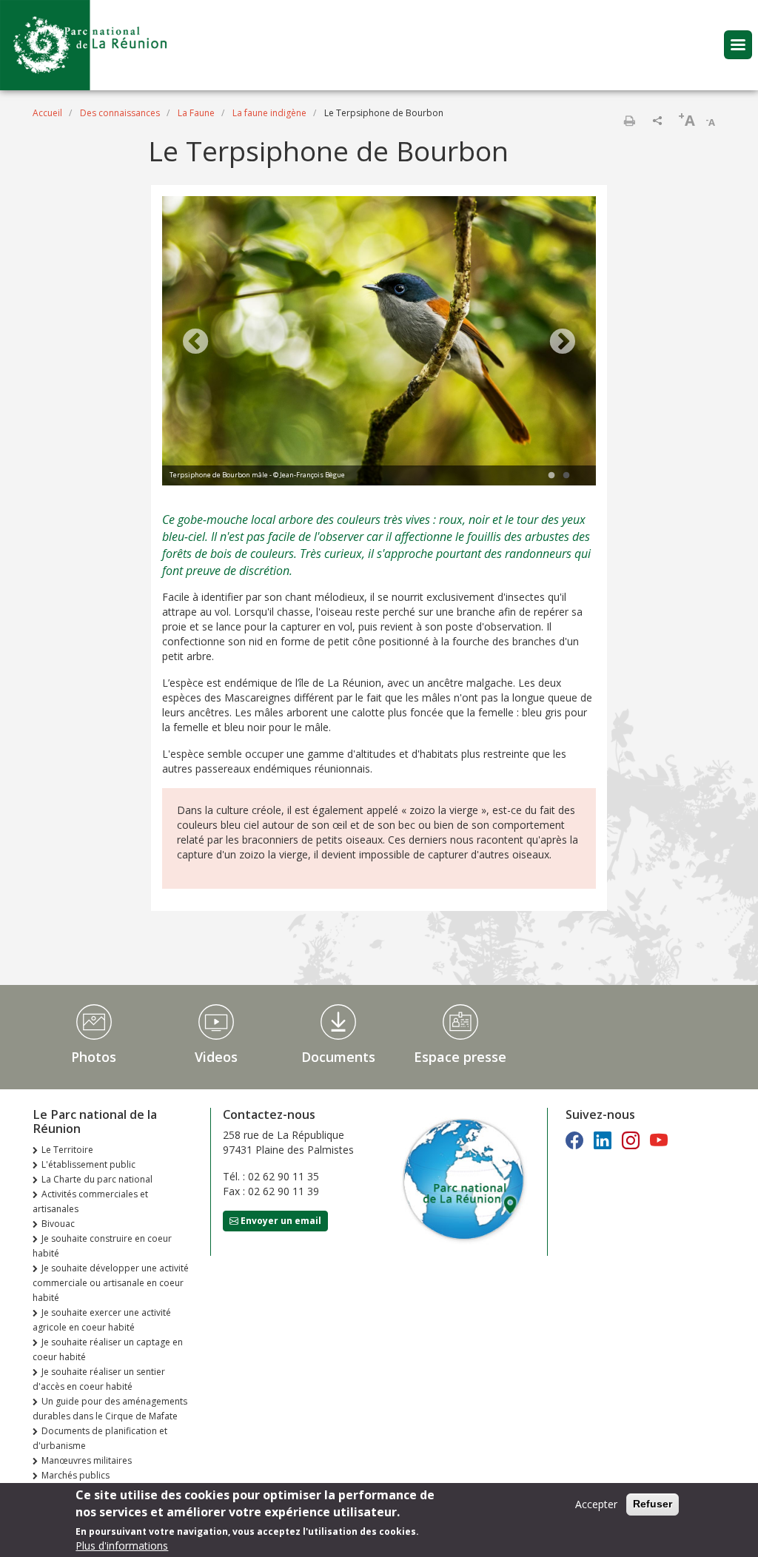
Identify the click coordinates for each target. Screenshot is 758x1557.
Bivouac (58, 1223)
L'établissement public (88, 1164)
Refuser (652, 1504)
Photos (93, 1057)
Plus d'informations (122, 1545)
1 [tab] (551, 475)
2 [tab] (566, 475)
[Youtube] (659, 1140)
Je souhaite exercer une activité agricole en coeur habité (102, 1320)
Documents (338, 1057)
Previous (195, 342)
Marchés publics (75, 1475)
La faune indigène (269, 113)
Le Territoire (67, 1149)
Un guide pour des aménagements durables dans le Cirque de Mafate (110, 1408)
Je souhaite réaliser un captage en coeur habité (108, 1349)
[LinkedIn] (602, 1140)
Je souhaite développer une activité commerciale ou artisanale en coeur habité (111, 1283)
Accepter (596, 1504)
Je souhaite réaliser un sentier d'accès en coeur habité (99, 1379)
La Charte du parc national (96, 1179)
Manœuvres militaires (86, 1460)
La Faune (196, 113)
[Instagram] (631, 1140)
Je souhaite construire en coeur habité (102, 1246)
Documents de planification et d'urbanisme (100, 1438)
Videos (216, 1057)
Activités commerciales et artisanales (90, 1201)
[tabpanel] (379, 342)
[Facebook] (574, 1140)
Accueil (47, 113)
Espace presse (460, 1057)
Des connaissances (120, 113)
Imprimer (629, 120)
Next (562, 342)
